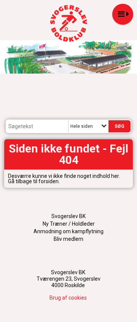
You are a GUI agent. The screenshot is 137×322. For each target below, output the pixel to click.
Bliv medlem (68, 239)
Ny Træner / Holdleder (69, 224)
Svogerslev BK (68, 216)
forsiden (48, 181)
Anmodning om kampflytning (68, 231)
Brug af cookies (68, 298)
